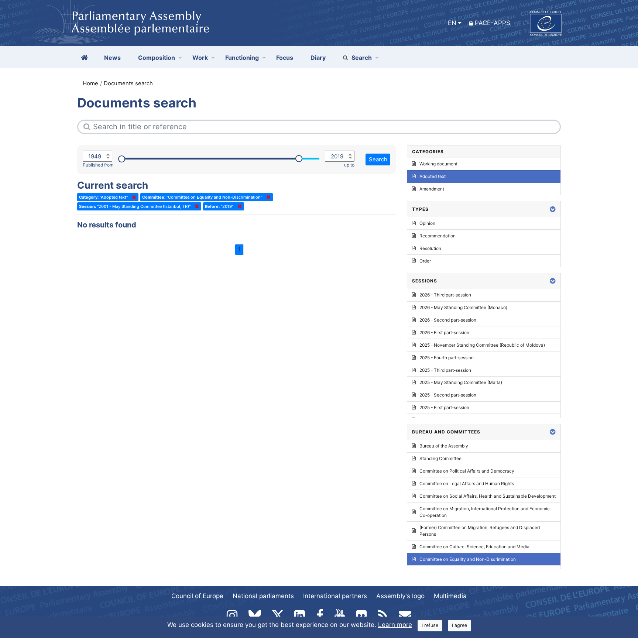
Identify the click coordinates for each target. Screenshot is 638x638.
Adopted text (432, 176)
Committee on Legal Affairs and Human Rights (466, 483)
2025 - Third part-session (445, 370)
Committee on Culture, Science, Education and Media (474, 546)
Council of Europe (197, 596)
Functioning (242, 57)
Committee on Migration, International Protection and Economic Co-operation (484, 512)
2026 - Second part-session (447, 320)
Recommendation (437, 236)
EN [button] (452, 23)
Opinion (427, 223)
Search (361, 57)
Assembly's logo (400, 596)
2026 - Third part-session (445, 295)
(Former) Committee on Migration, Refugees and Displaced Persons (479, 531)
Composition (156, 57)
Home (90, 83)
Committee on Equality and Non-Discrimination (467, 559)
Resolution (430, 248)
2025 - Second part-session (447, 395)
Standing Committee (440, 458)
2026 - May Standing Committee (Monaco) (463, 307)
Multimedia (450, 596)
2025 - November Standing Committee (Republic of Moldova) (482, 345)
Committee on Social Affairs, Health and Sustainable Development (487, 496)
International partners (335, 596)
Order (425, 261)
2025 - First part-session (444, 407)
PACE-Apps (492, 23)
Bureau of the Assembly (443, 446)
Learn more (395, 624)
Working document (438, 164)
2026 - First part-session (444, 332)
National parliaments (263, 596)
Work (200, 57)
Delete (132, 197)
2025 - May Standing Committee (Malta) (460, 382)
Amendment (431, 189)
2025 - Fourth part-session (446, 357)
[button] (553, 209)
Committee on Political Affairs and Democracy (466, 471)
